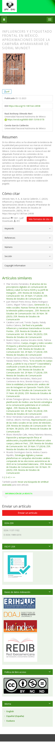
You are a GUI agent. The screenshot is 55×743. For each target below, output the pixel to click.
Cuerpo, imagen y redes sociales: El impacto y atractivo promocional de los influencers (29, 346)
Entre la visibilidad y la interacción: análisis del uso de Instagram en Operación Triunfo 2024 (28, 386)
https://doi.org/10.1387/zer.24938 (24, 106)
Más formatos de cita (39, 219)
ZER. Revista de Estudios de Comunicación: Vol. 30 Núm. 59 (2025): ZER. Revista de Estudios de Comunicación (29, 468)
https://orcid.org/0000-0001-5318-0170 (25, 119)
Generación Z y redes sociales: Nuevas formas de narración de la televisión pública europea (28, 307)
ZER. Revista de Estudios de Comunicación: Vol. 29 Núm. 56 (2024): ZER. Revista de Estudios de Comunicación (27, 411)
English (10, 711)
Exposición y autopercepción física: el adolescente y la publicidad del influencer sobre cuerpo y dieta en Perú (28, 440)
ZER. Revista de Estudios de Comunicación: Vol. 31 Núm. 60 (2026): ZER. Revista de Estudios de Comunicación (28, 393)
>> (14, 477)
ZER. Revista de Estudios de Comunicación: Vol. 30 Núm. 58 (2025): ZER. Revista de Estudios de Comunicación (28, 315)
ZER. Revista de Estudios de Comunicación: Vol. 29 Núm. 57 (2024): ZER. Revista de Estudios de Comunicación (27, 295)
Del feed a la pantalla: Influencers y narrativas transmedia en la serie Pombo (28, 328)
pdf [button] (7, 91)
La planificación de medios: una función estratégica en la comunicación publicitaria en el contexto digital (29, 403)
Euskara (10, 720)
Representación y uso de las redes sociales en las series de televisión (29, 421)
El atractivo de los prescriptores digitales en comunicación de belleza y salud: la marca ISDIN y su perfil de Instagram (27, 288)
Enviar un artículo (27, 512)
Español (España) (15, 716)
